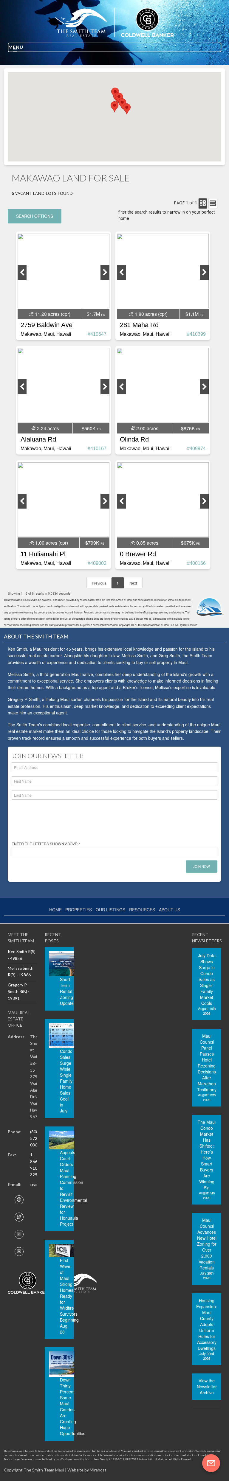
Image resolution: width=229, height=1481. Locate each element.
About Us (169, 910)
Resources (142, 910)
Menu (15, 47)
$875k (188, 428)
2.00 (146, 428)
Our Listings (110, 910)
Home (55, 910)
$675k (188, 542)
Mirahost (98, 1469)
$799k (92, 542)
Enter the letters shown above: (46, 843)
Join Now (201, 866)
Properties (78, 910)
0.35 (146, 542)
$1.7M (93, 313)
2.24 (47, 428)
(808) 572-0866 (35, 1138)
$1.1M (192, 313)
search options (34, 216)
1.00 (51, 542)
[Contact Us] (211, 1463)
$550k (89, 428)
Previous (99, 582)
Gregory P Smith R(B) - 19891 (19, 991)
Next (133, 582)
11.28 (52, 313)
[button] (126, 109)
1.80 (151, 313)
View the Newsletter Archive (207, 1386)
